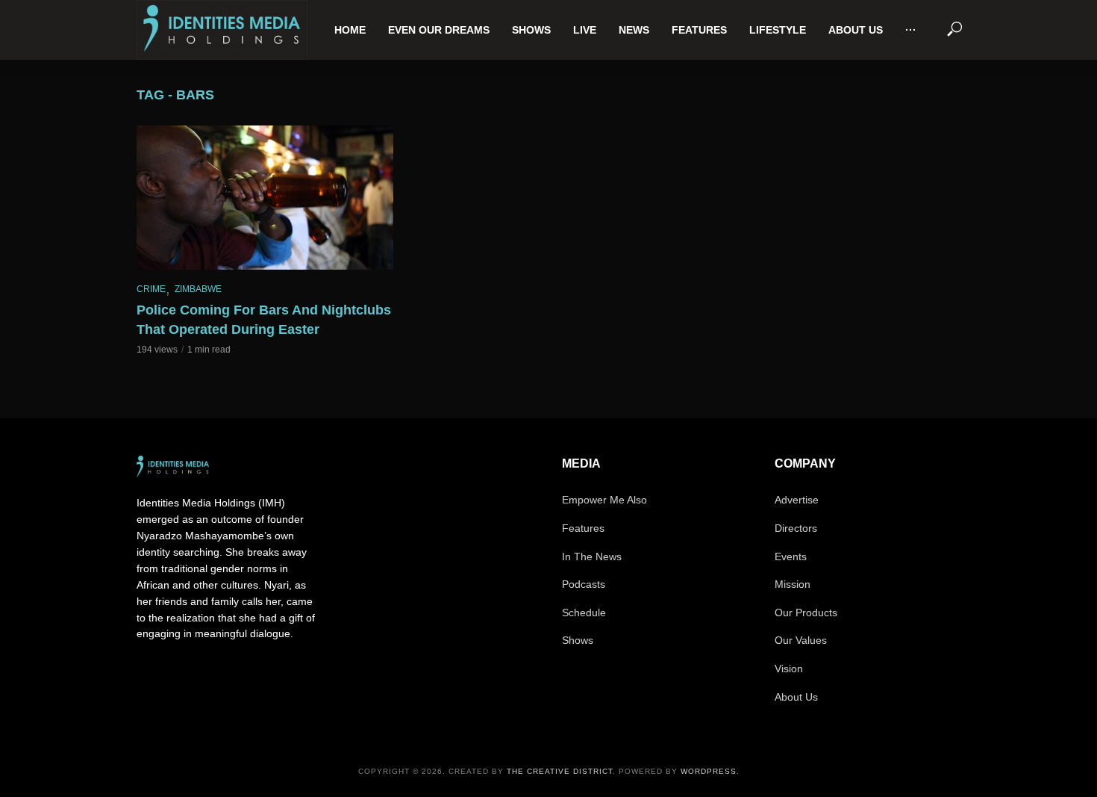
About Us (855, 30)
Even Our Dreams (439, 30)
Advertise (797, 500)
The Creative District (560, 771)
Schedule (584, 612)
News (634, 30)
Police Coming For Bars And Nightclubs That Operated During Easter (264, 320)
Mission (792, 584)
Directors (796, 528)
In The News (592, 556)
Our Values (801, 640)
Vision (789, 668)
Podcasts (583, 584)
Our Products (806, 612)
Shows (531, 30)
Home (350, 30)
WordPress (709, 771)
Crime (151, 289)
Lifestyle (777, 30)
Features (699, 30)
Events (791, 556)
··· (910, 30)
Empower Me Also (604, 500)
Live (584, 30)
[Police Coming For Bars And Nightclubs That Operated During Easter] (265, 197)
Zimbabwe (198, 289)
